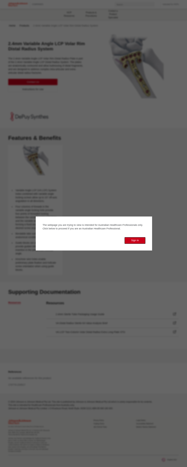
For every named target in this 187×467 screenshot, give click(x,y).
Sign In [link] (135, 240)
